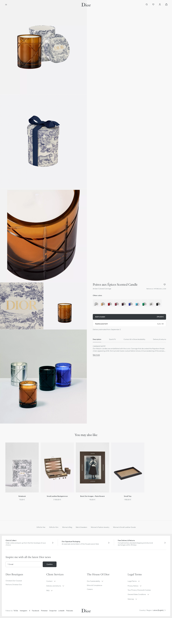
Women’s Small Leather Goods (124, 527)
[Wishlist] (153, 4)
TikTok (15, 611)
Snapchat (53, 611)
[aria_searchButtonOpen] (146, 4)
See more (96, 355)
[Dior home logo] (86, 4)
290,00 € (129, 317)
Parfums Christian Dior (14, 584)
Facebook (35, 611)
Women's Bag (67, 527)
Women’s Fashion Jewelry (100, 527)
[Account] (159, 4)
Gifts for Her (41, 527)
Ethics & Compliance (94, 585)
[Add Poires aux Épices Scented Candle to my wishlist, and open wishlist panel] (164, 284)
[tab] (97, 339)
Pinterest (44, 611)
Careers (90, 589)
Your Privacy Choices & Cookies (139, 590)
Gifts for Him (53, 527)
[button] (43, 47)
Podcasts (69, 611)
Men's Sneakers (81, 527)
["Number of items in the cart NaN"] (166, 4)
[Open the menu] (6, 4)
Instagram (23, 611)
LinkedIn (61, 611)
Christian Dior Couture (14, 581)
